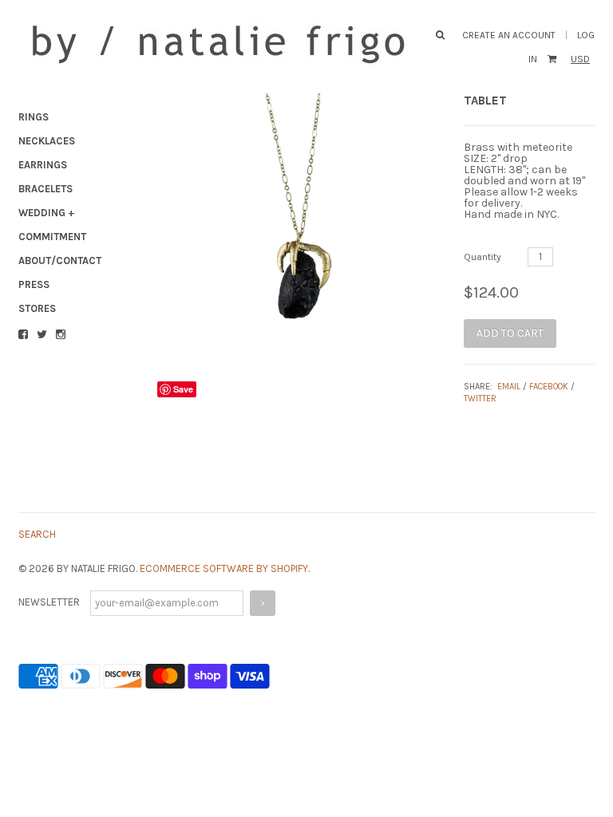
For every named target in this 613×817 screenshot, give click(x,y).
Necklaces (46, 141)
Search (37, 534)
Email (508, 386)
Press (33, 284)
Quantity (482, 256)
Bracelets (45, 189)
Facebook (548, 386)
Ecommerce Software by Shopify (224, 568)
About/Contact (59, 260)
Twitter (480, 398)
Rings (33, 117)
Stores (37, 308)
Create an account (509, 35)
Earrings (42, 165)
